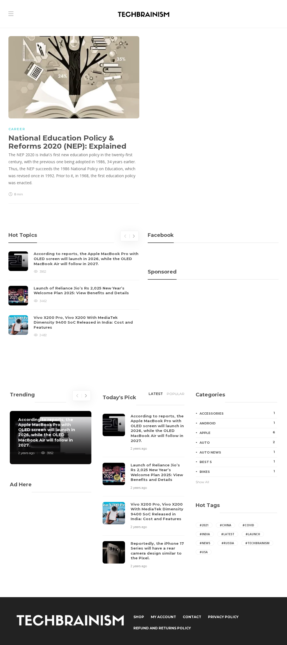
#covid (248, 525)
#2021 (204, 525)
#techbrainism (257, 543)
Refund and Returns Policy (162, 628)
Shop (138, 617)
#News (205, 543)
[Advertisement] (213, 310)
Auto (237, 442)
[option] (73, 294)
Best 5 (237, 461)
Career (16, 129)
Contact (192, 617)
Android (237, 423)
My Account (163, 617)
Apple (237, 432)
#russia (227, 543)
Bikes (237, 471)
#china (225, 525)
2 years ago (26, 453)
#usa (204, 552)
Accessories (237, 413)
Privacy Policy (223, 617)
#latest (227, 534)
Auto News (237, 452)
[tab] (156, 395)
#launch (253, 534)
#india (205, 534)
